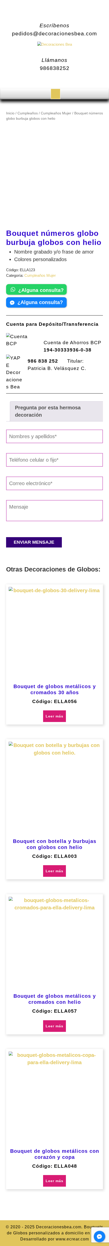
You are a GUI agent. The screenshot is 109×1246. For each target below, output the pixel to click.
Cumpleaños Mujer (56, 113)
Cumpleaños (27, 113)
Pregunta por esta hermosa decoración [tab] (48, 411)
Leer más (54, 716)
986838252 (54, 68)
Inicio (10, 113)
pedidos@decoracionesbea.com (54, 33)
